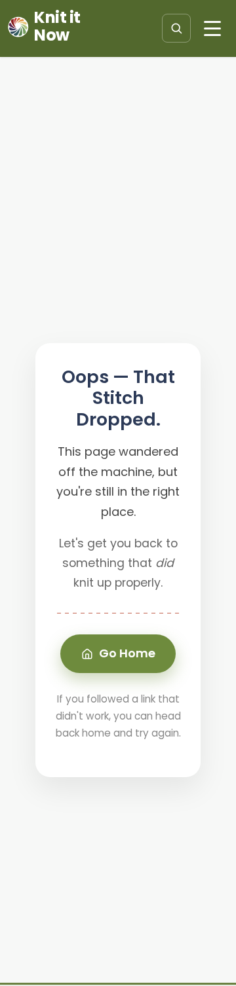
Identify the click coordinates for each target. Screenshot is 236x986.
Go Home (127, 653)
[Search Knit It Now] (176, 28)
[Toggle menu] (212, 28)
